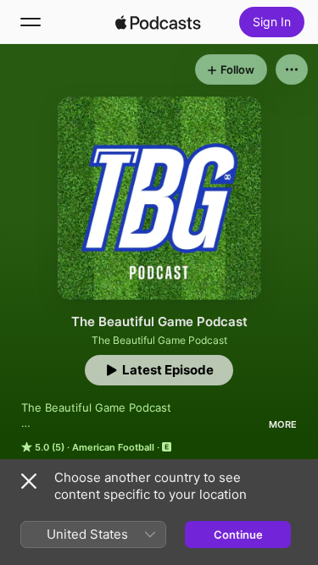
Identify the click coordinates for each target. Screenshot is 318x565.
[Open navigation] (30, 22)
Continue (238, 534)
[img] (158, 22)
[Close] (28, 481)
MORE (283, 424)
